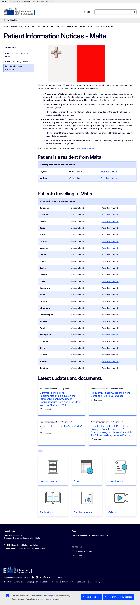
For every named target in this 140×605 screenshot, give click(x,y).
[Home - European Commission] (21, 11)
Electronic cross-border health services (71, 26)
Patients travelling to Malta (17, 61)
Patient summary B (110, 214)
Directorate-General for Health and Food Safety (91, 535)
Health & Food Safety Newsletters (24, 545)
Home (6, 26)
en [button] (88, 12)
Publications (46, 512)
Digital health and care (45, 26)
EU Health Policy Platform (82, 551)
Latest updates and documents (14, 67)
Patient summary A (109, 171)
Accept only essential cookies (118, 597)
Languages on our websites (38, 582)
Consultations (115, 481)
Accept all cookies (91, 597)
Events (78, 481)
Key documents (48, 481)
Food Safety (77, 555)
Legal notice (82, 582)
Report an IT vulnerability (13, 582)
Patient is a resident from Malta (16, 55)
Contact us (61, 577)
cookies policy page (45, 596)
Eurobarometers (83, 512)
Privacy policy (67, 582)
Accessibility (95, 582)
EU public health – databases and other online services (25, 548)
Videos (112, 512)
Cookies (55, 582)
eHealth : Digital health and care (22, 26)
